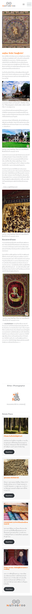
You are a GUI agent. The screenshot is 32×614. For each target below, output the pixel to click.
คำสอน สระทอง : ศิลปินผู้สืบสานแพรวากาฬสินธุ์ (16, 568)
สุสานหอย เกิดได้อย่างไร (11, 477)
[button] (23, 4)
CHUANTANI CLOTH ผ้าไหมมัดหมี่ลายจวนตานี (16, 523)
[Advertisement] (16, 364)
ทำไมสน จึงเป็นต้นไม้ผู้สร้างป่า (13, 436)
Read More (9, 452)
